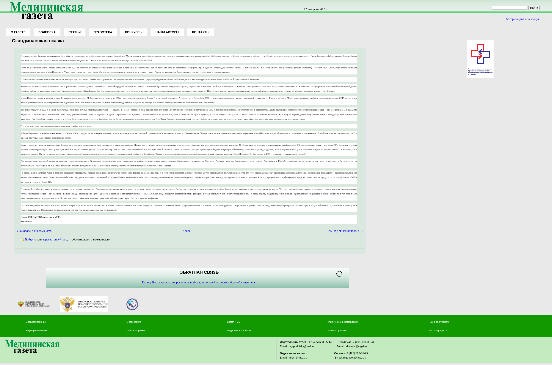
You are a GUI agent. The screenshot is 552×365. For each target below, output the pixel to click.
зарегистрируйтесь (54, 239)
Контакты (200, 32)
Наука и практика (337, 330)
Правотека (103, 32)
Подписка (47, 32)
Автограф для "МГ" (439, 330)
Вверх (187, 230)
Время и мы (233, 322)
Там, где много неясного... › (345, 230)
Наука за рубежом (438, 322)
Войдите (30, 239)
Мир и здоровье (136, 330)
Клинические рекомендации (343, 322)
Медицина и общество (239, 330)
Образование (134, 322)
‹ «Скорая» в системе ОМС (34, 230)
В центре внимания (36, 330)
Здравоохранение (36, 322)
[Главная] (44, 19)
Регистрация (531, 19)
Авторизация (514, 19)
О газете (18, 32)
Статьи (75, 32)
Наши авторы (167, 32)
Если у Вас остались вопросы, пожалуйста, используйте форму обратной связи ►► (199, 282)
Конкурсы (134, 32)
